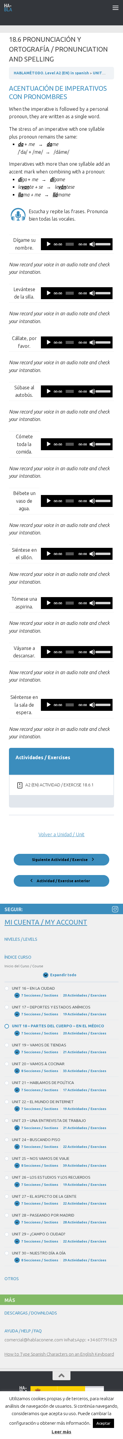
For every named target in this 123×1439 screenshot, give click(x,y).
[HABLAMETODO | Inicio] (10, 7)
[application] (77, 244)
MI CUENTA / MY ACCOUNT (45, 922)
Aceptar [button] (103, 1423)
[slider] (103, 243)
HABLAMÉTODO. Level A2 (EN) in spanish (52, 73)
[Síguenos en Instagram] (115, 909)
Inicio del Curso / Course (23, 966)
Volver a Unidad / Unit (61, 834)
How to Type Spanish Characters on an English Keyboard (59, 1354)
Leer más (61, 1431)
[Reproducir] (49, 244)
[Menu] (115, 7)
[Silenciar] (92, 244)
